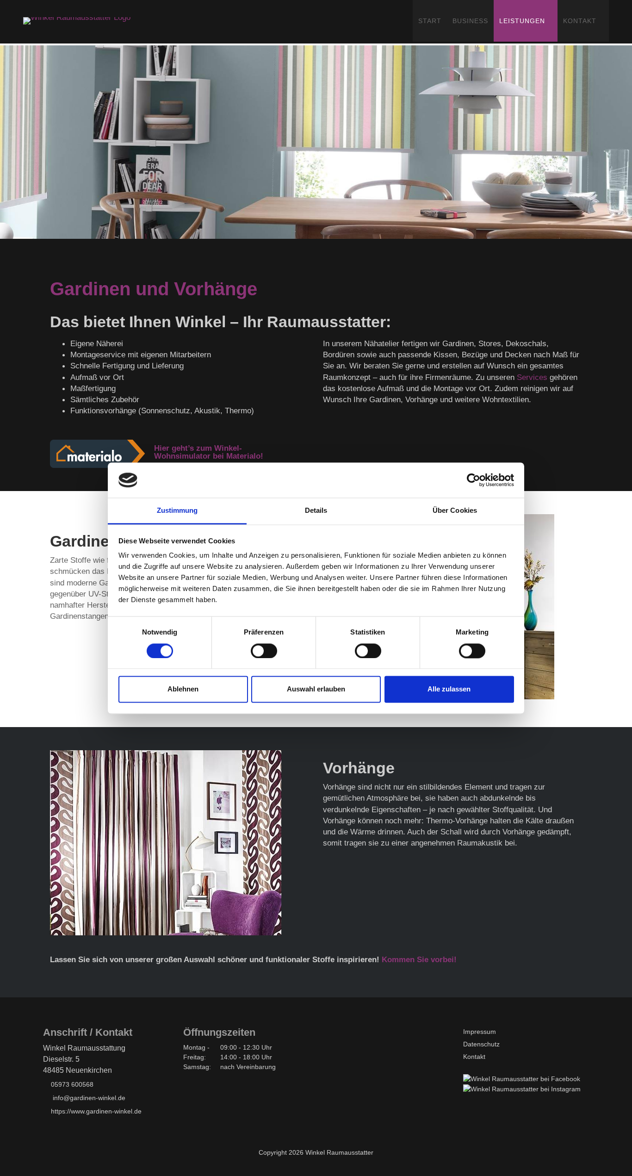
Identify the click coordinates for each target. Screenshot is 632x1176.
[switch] (264, 650)
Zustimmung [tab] (177, 511)
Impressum (479, 1031)
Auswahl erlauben (316, 689)
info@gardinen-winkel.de (89, 1097)
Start (429, 21)
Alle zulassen (449, 689)
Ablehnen (182, 689)
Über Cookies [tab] (455, 511)
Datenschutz (481, 1044)
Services (532, 377)
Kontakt (579, 21)
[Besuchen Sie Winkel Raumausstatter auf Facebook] (521, 1078)
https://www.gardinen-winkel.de (96, 1111)
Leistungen (522, 21)
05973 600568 (72, 1084)
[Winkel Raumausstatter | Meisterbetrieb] (76, 20)
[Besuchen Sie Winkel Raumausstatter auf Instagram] (522, 1088)
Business (470, 21)
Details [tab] (316, 511)
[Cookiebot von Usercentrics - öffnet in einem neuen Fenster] (473, 480)
